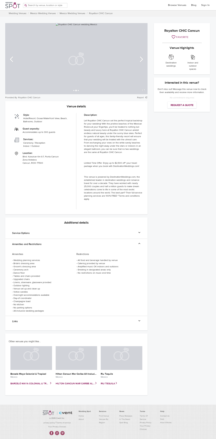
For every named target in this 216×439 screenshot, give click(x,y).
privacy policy (49, 422)
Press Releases (125, 416)
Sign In (205, 5)
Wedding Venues (17, 13)
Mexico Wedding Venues (43, 13)
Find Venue (104, 416)
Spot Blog (123, 422)
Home (81, 416)
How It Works (166, 422)
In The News (124, 419)
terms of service (64, 422)
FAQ (162, 419)
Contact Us (165, 416)
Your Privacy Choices (57, 426)
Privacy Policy (145, 422)
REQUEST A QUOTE (182, 105)
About (81, 419)
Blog (194, 5)
